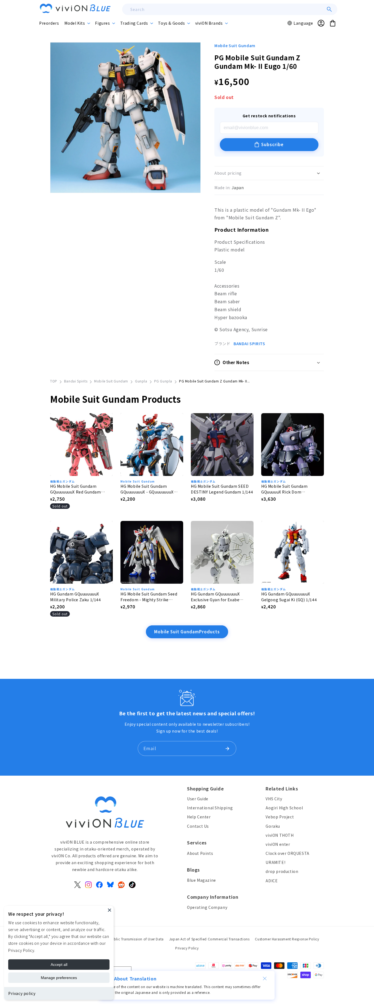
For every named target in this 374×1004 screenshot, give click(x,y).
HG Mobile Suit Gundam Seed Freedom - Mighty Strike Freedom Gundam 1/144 (148, 597)
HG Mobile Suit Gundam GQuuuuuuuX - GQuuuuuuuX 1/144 (147, 489)
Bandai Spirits (75, 381)
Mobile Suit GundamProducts (187, 631)
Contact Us (198, 826)
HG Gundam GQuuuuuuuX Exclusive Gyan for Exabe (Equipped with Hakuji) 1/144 (219, 597)
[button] (77, 23)
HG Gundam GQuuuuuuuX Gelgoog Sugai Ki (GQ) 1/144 (289, 596)
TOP (53, 381)
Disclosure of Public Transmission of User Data (125, 939)
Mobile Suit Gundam (234, 45)
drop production (282, 871)
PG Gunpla (163, 381)
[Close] (109, 910)
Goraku (273, 826)
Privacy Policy (186, 948)
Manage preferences (59, 977)
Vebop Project (280, 816)
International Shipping (210, 807)
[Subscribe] (227, 748)
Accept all (59, 964)
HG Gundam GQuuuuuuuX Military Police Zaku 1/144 (75, 596)
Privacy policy (21, 993)
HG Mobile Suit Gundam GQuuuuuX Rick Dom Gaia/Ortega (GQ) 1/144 (284, 489)
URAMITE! (275, 862)
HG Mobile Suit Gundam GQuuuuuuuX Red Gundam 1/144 (75, 489)
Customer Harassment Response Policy (287, 939)
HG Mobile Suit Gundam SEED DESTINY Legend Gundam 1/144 (222, 489)
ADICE (272, 880)
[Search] (329, 9)
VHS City (274, 798)
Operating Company (207, 907)
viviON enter (278, 844)
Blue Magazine (201, 880)
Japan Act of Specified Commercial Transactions (209, 939)
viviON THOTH (280, 835)
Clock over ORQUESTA (287, 853)
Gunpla (141, 381)
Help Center (199, 816)
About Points (200, 853)
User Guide (197, 798)
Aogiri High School (284, 807)
